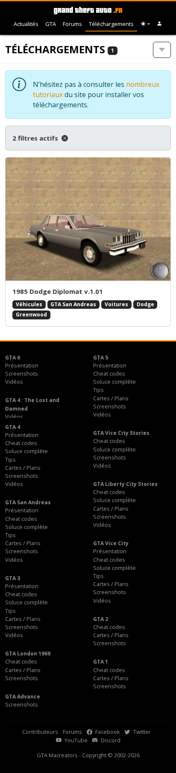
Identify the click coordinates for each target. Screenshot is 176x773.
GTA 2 (100, 619)
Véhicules (29, 304)
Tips (98, 390)
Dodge (145, 304)
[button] (159, 24)
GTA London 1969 (27, 653)
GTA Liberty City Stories (125, 484)
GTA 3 (12, 578)
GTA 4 (12, 427)
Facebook (107, 732)
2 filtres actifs (36, 138)
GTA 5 (100, 357)
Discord (110, 740)
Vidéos (14, 381)
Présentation (21, 365)
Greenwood (31, 314)
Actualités (26, 24)
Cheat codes (109, 373)
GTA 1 (100, 661)
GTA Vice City (111, 543)
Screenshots (21, 373)
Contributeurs (40, 732)
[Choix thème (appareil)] (145, 24)
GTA (50, 24)
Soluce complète (114, 381)
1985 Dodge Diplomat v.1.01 (57, 291)
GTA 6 (12, 357)
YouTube (75, 740)
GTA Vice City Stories (121, 433)
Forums (72, 24)
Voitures (116, 304)
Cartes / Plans (111, 398)
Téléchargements (111, 24)
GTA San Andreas (73, 304)
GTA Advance (22, 696)
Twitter (141, 732)
